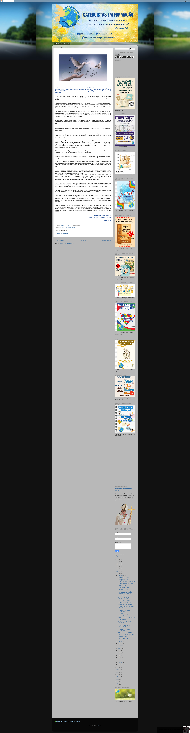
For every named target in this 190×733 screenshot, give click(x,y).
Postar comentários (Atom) (66, 243)
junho (119, 652)
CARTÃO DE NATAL (123, 589)
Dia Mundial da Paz (70, 227)
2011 (117, 684)
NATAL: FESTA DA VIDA (124, 602)
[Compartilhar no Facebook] (78, 225)
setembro (120, 645)
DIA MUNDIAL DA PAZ (124, 577)
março (119, 660)
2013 (117, 679)
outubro (120, 643)
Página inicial (83, 240)
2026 (117, 557)
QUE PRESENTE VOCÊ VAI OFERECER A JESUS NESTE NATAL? (125, 593)
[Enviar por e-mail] (74, 225)
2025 (117, 559)
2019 (117, 573)
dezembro (120, 575)
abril (119, 657)
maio (119, 655)
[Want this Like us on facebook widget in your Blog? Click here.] (188, 731)
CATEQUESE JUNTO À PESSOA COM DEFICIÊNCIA (126, 580)
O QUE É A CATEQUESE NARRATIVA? (124, 622)
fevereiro (120, 662)
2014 (117, 677)
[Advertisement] (125, 461)
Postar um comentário (62, 233)
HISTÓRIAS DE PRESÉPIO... (125, 583)
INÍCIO (57, 43)
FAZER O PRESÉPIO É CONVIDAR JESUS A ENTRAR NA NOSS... (124, 599)
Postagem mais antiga (106, 240)
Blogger (99, 725)
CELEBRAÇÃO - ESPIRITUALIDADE (124, 586)
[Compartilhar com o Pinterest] (79, 225)
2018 (117, 667)
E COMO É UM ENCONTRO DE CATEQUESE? (126, 626)
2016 (117, 672)
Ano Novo (61, 227)
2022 (117, 566)
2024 (117, 561)
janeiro (120, 664)
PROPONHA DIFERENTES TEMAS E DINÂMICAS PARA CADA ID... (126, 606)
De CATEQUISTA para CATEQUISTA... (124, 610)
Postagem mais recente (59, 240)
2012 (117, 681)
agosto (120, 648)
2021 (117, 568)
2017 (117, 669)
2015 (117, 674)
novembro (120, 641)
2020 (117, 571)
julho (119, 650)
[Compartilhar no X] (77, 225)
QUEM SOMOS (65, 43)
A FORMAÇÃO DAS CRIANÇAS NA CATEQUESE (126, 637)
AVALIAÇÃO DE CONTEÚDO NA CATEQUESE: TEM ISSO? (126, 633)
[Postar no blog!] (75, 225)
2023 (117, 564)
